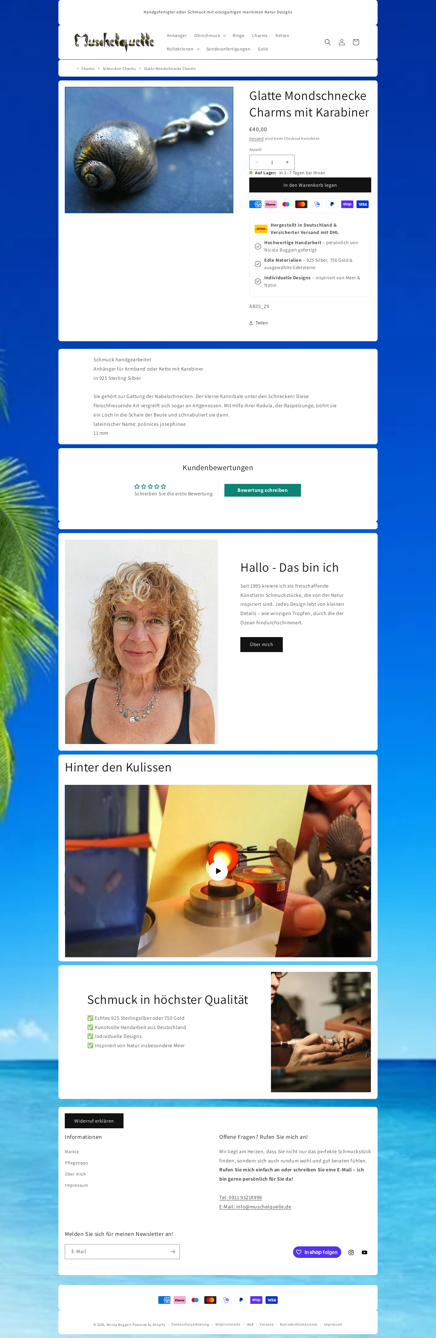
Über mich (261, 644)
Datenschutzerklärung (190, 1324)
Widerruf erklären (94, 1121)
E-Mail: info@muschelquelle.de (255, 1206)
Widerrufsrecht (228, 1324)
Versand (256, 138)
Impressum (76, 1185)
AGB (250, 1324)
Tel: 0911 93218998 (240, 1197)
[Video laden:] (218, 871)
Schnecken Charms (119, 68)
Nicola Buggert (119, 1324)
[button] (210, 35)
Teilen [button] (262, 323)
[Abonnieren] (172, 1251)
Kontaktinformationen (299, 1324)
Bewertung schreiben (262, 490)
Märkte (72, 1151)
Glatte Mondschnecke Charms (170, 68)
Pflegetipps (76, 1163)
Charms (88, 68)
